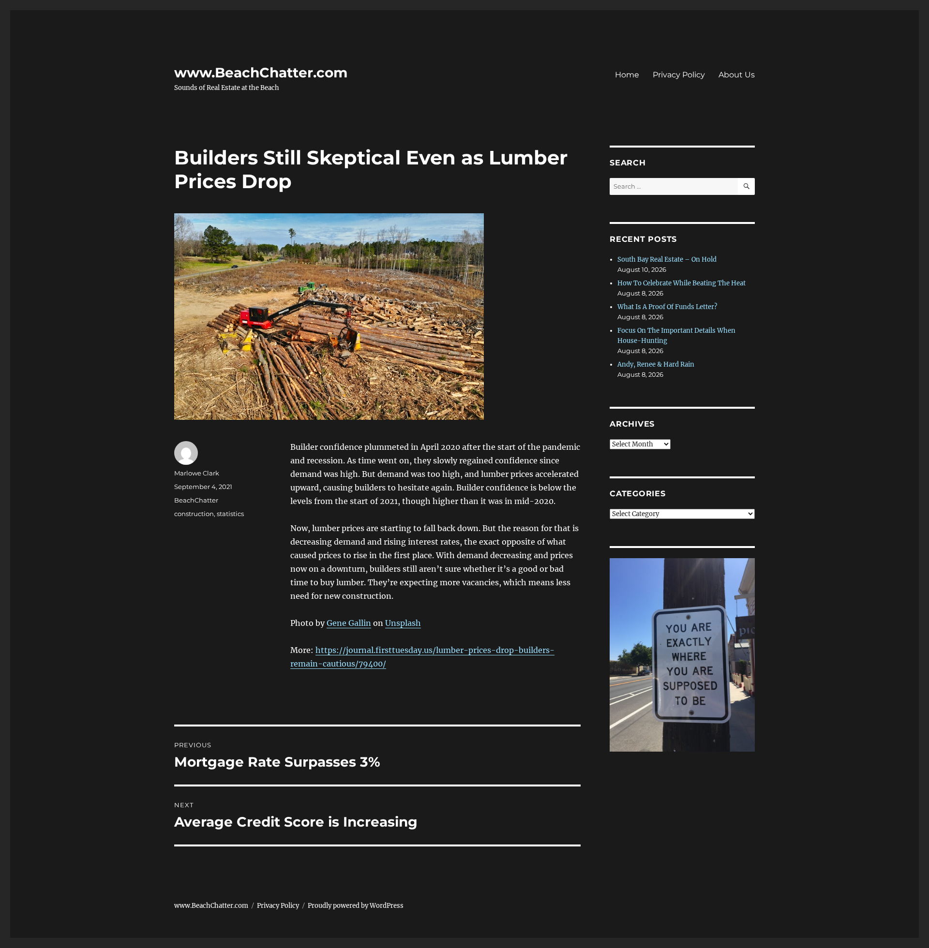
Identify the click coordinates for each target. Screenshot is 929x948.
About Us (737, 74)
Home (627, 74)
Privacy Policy (679, 74)
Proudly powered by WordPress (356, 906)
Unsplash (403, 623)
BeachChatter (196, 500)
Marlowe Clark (196, 473)
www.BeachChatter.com (260, 72)
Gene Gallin (349, 623)
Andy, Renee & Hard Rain (655, 364)
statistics (230, 514)
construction (194, 514)
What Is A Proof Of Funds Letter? (667, 307)
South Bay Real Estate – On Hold (667, 259)
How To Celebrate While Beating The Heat (681, 283)
